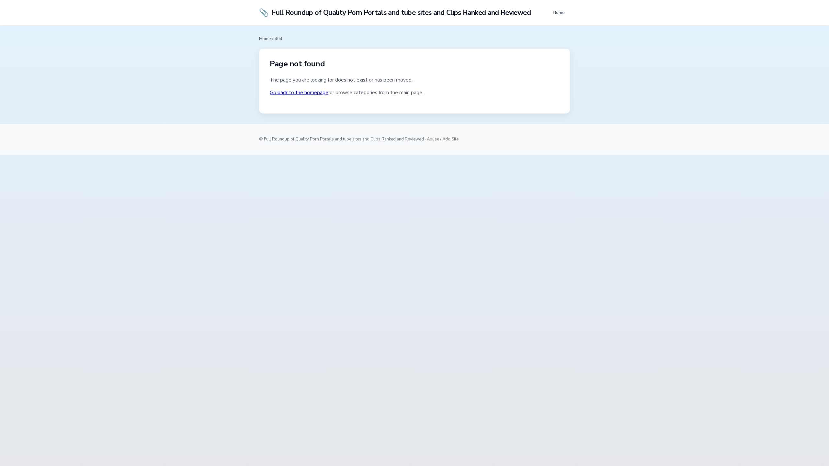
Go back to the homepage (299, 92)
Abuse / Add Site (443, 139)
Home (558, 12)
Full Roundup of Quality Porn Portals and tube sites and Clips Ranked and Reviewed (395, 12)
